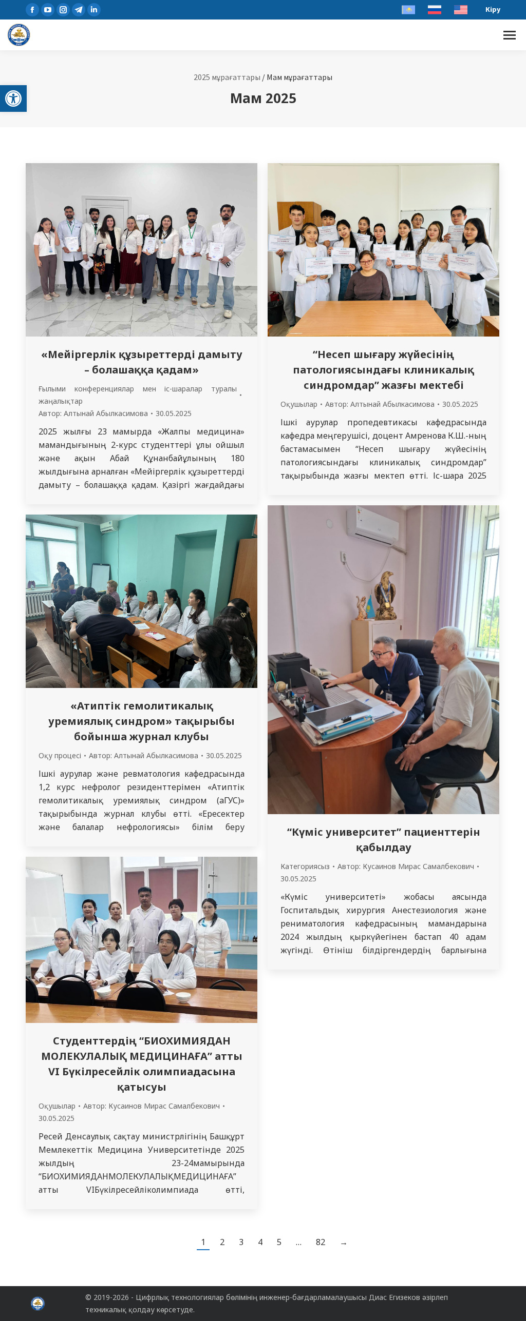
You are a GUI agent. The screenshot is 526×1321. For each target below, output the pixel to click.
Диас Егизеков (394, 1297)
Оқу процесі (60, 755)
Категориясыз (305, 866)
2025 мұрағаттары (227, 77)
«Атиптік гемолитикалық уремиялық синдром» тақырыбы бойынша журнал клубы (141, 721)
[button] (13, 98)
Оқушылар (298, 404)
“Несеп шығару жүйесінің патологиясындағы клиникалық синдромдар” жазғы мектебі (383, 369)
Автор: (93, 413)
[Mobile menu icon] (509, 35)
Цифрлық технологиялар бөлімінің (196, 1297)
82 (320, 1242)
